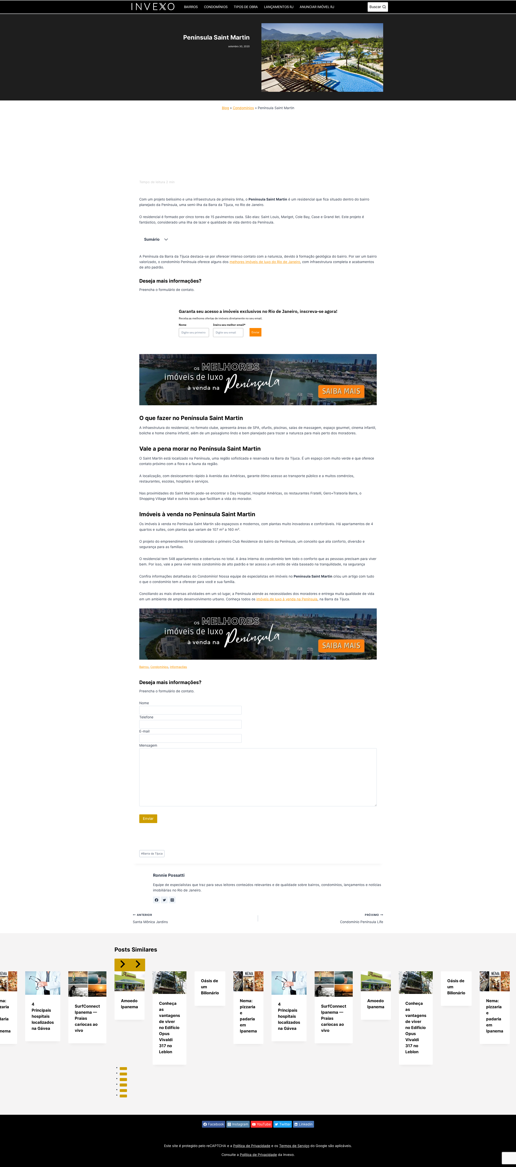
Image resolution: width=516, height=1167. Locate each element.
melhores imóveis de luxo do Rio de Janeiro (265, 262)
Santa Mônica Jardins (150, 918)
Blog (225, 108)
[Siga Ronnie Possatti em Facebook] (156, 899)
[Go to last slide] (122, 965)
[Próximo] (137, 965)
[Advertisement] (254, 144)
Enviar (255, 332)
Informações (178, 667)
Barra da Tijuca (152, 853)
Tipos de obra (246, 7)
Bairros (191, 7)
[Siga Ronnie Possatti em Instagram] (172, 899)
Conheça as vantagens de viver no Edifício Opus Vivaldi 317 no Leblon (169, 1027)
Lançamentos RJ (278, 7)
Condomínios (216, 7)
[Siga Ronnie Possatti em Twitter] (164, 899)
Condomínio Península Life (361, 918)
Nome (182, 325)
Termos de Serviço (294, 1146)
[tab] (123, 1068)
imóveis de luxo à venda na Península (286, 599)
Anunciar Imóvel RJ (317, 7)
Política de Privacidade (251, 1146)
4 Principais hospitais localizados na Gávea (43, 1016)
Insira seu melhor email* (229, 325)
